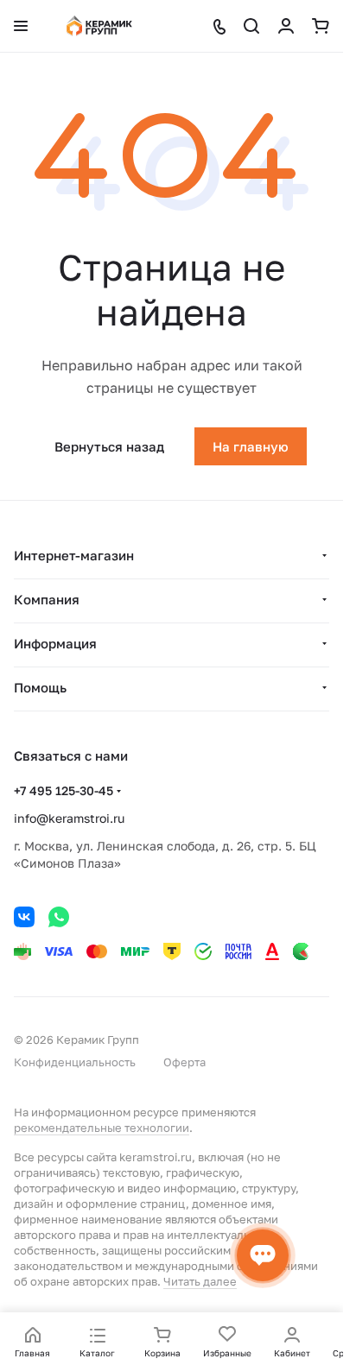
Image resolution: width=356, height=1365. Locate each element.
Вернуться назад (109, 446)
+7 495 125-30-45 (63, 790)
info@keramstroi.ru (69, 818)
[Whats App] (58, 917)
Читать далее (200, 1281)
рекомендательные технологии (101, 1127)
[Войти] (286, 26)
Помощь (40, 687)
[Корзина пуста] (320, 26)
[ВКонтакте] (24, 917)
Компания (46, 599)
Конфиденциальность (75, 1062)
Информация (55, 643)
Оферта (184, 1062)
